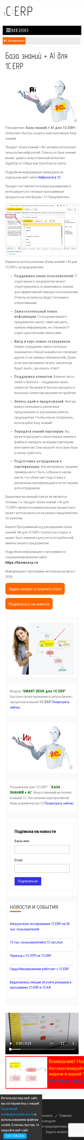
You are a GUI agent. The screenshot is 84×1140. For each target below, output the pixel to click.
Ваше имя (22, 841)
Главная (65, 1115)
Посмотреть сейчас (59, 803)
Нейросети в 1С (49, 177)
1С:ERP (19, 11)
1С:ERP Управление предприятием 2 (42, 1126)
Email (18, 860)
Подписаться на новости (29, 604)
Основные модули (42, 1121)
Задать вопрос (56, 1132)
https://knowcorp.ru (21, 562)
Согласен (15, 1136)
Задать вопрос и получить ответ (35, 589)
